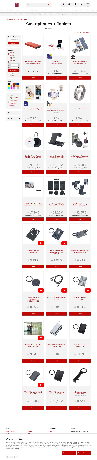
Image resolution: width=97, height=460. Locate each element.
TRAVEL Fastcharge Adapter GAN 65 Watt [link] (56, 204)
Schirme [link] (58, 10)
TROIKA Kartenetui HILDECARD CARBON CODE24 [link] (56, 252)
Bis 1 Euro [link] (11, 52)
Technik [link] (41, 10)
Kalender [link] (69, 10)
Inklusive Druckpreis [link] (14, 102)
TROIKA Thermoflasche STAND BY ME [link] (33, 345)
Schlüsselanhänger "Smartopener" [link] (80, 393)
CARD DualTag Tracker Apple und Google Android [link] (33, 204)
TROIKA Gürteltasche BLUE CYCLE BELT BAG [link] (79, 251)
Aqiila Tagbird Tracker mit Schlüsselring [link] (79, 157)
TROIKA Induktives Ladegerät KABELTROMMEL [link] (33, 299)
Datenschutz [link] (53, 433)
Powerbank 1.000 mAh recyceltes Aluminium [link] (33, 62)
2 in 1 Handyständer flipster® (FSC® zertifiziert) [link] (56, 109)
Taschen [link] (63, 10)
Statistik (17, 457)
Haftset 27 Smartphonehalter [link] (56, 62)
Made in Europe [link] (10, 10)
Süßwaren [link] (18, 10)
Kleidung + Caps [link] (34, 10)
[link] (15, 5)
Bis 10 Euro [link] (12, 57)
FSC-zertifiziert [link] (13, 100)
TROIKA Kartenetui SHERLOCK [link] (80, 345)
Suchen (13, 43)
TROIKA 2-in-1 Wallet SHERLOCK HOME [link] (56, 393)
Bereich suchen (13, 70)
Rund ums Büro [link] (76, 10)
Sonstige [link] (92, 10)
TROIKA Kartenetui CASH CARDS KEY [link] (33, 393)
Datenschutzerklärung (15, 448)
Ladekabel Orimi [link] (79, 109)
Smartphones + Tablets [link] (22, 19)
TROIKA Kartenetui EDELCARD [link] (80, 298)
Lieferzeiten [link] (12, 105)
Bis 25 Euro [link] (12, 60)
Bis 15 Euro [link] (12, 58)
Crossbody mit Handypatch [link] (33, 109)
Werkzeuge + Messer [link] (49, 10)
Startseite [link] (8, 19)
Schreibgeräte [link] (25, 10)
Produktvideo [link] (12, 103)
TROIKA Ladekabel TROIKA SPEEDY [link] (56, 298)
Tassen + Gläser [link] (85, 10)
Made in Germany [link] (13, 97)
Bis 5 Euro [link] (11, 55)
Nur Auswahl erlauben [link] (69, 453)
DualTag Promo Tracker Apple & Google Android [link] (33, 157)
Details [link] (33, 77)
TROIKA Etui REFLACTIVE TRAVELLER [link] (56, 345)
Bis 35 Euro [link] (12, 62)
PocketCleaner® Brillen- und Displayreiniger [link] (80, 62)
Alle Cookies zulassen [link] (84, 453)
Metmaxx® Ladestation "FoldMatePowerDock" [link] (56, 157)
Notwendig (10, 457)
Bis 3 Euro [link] (11, 54)
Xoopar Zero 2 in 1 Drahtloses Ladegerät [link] (80, 204)
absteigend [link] (12, 75)
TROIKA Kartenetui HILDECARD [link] (33, 251)
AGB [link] (51, 431)
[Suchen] (49, 5)
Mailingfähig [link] (12, 106)
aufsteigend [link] (12, 73)
